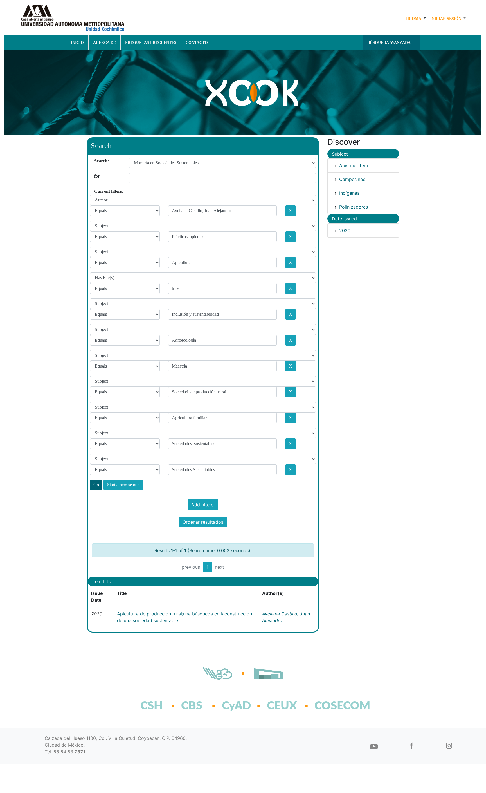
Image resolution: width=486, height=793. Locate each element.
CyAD (236, 706)
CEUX (282, 706)
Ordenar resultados (203, 522)
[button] (416, 18)
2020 (344, 230)
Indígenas (349, 193)
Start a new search (123, 484)
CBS (191, 706)
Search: (96, 160)
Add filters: (203, 504)
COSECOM (330, 706)
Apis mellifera (353, 165)
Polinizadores (353, 207)
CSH (151, 706)
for (96, 176)
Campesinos (352, 179)
